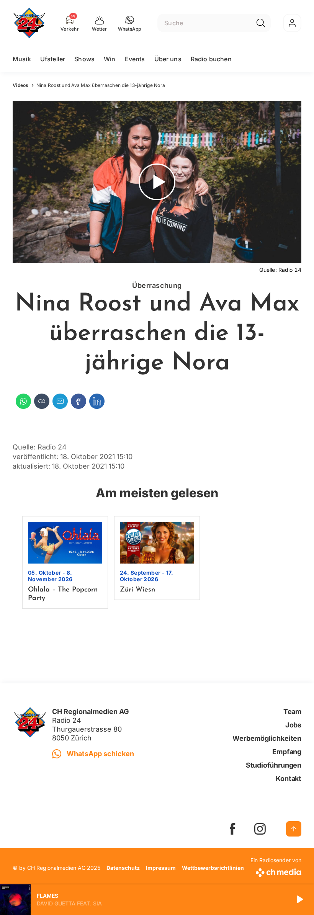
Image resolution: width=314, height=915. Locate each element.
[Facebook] (78, 401)
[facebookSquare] (232, 829)
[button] (129, 23)
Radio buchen (211, 59)
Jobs (293, 725)
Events (135, 59)
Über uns (168, 59)
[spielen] (299, 899)
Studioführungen (273, 765)
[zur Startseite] (29, 23)
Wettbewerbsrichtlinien (213, 867)
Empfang (286, 752)
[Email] (60, 401)
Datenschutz (123, 867)
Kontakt (288, 778)
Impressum (161, 867)
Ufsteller (52, 59)
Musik (22, 59)
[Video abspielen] (157, 182)
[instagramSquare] (260, 829)
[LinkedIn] (97, 401)
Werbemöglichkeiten (266, 738)
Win (109, 59)
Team (292, 711)
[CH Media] (275, 871)
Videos (21, 85)
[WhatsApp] (23, 401)
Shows (84, 59)
